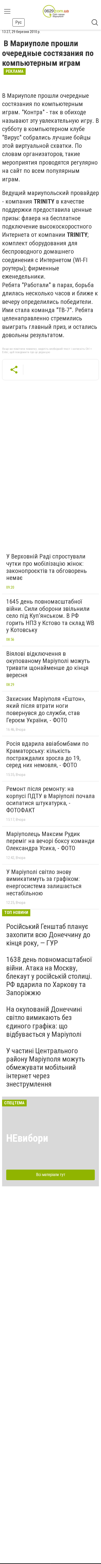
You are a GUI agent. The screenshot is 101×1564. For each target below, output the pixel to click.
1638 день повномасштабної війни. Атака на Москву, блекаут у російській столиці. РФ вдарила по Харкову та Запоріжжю (49, 976)
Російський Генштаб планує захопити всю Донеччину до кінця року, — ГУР (48, 934)
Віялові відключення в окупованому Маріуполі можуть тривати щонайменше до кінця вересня (48, 664)
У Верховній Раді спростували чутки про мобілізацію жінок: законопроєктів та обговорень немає (46, 567)
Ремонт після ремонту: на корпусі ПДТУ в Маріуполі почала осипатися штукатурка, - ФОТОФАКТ (50, 799)
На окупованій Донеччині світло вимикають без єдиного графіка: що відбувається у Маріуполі (44, 1022)
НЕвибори (27, 1138)
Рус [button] (18, 22)
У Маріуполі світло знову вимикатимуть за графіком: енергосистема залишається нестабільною (44, 882)
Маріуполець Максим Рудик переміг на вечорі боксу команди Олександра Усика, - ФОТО (50, 841)
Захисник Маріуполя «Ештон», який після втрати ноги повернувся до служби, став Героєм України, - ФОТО (45, 709)
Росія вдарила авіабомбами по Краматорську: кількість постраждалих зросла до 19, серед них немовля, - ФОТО (47, 754)
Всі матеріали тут (50, 1174)
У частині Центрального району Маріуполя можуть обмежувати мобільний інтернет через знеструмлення (45, 1067)
